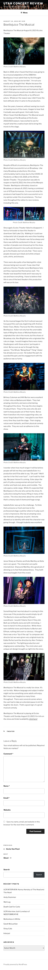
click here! (33, 719)
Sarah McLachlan (10, 924)
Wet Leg (6, 902)
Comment (8, 754)
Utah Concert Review (23, 3)
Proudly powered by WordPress (15, 964)
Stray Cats (7, 929)
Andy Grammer (9, 897)
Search (6, 870)
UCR (23, 21)
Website (7, 810)
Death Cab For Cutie (11, 907)
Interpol (6, 933)
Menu (25, 13)
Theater (11, 731)
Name (6, 786)
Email (6, 798)
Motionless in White (11, 919)
